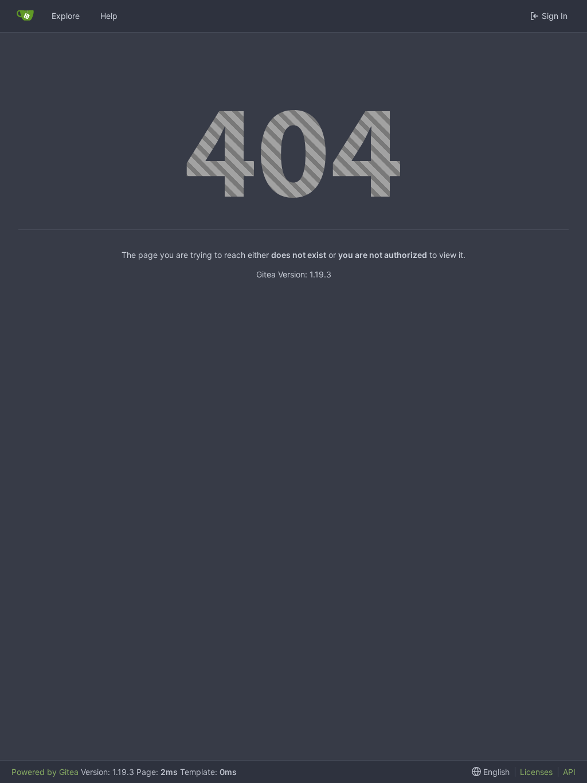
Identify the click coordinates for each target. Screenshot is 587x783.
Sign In (555, 16)
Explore (66, 16)
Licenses (536, 772)
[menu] (488, 772)
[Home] (25, 16)
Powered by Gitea (45, 772)
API (569, 772)
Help (109, 16)
